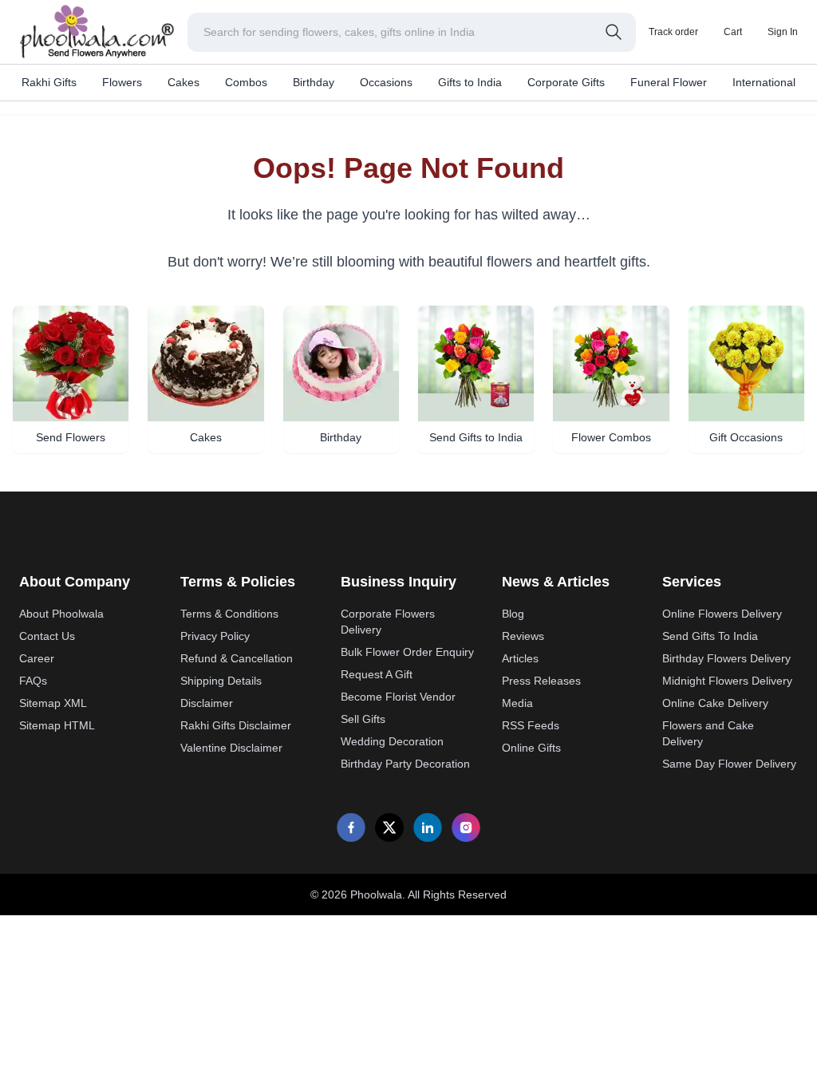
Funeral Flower (668, 82)
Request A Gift (376, 674)
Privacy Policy (215, 636)
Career (36, 658)
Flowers (122, 82)
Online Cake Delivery (715, 703)
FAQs (33, 680)
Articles (520, 658)
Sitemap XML (53, 703)
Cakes (183, 82)
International (763, 82)
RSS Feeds (530, 725)
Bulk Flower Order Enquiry (407, 652)
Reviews (523, 636)
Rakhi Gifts (49, 82)
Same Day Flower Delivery (729, 763)
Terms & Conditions (229, 613)
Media (517, 703)
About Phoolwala (61, 613)
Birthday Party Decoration (405, 763)
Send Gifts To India (710, 636)
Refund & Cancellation (236, 658)
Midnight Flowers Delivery (727, 680)
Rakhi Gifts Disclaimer (235, 725)
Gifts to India (470, 82)
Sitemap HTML (57, 725)
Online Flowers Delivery (722, 613)
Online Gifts (531, 747)
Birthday (313, 82)
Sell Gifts (363, 719)
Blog (513, 613)
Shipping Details (221, 680)
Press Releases (541, 680)
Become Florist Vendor (398, 696)
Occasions (386, 82)
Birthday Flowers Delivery (726, 658)
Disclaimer (206, 703)
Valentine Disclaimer (231, 747)
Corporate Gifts (566, 82)
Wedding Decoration (392, 741)
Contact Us (47, 636)
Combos (246, 82)
